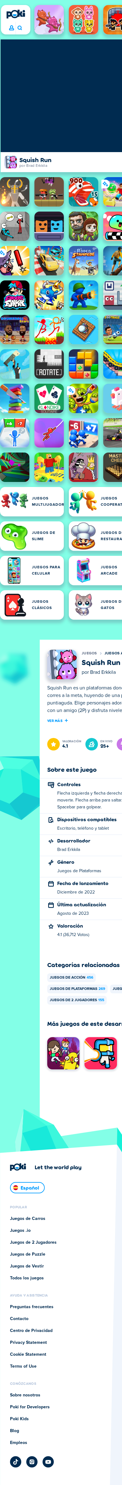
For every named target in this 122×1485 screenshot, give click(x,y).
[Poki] (15, 14)
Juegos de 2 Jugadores (77, 1000)
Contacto (19, 1319)
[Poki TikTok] (15, 1461)
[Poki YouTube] (48, 1461)
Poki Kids (19, 1419)
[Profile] (11, 28)
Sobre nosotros (25, 1395)
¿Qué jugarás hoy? (19, 28)
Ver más (55, 720)
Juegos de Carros (27, 1218)
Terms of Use (23, 1366)
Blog (14, 1431)
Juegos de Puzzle (27, 1254)
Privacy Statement (28, 1342)
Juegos (89, 653)
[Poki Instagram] (32, 1461)
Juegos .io (20, 1230)
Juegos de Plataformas (77, 989)
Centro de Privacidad (31, 1331)
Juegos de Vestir (27, 1266)
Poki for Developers (30, 1407)
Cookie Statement (28, 1354)
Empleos (18, 1443)
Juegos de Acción (71, 978)
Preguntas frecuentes (31, 1307)
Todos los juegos (27, 1278)
